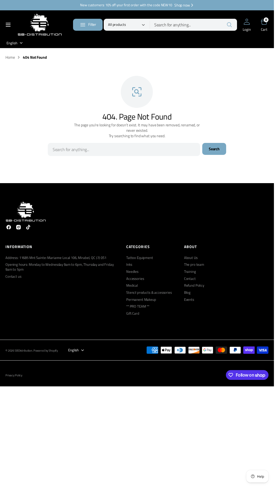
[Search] (229, 24)
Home (10, 57)
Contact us (13, 276)
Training (190, 271)
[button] (8, 25)
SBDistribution (23, 351)
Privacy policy (13, 375)
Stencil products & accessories (149, 292)
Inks (129, 264)
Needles (132, 271)
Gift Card (132, 313)
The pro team (194, 264)
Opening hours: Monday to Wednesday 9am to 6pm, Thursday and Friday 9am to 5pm (59, 267)
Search (214, 149)
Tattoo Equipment (139, 257)
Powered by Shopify (45, 351)
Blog (187, 292)
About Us (191, 257)
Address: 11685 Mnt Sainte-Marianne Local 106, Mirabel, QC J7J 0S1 (55, 257)
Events (189, 299)
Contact (190, 278)
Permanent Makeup (141, 299)
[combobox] (193, 25)
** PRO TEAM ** (137, 306)
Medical (132, 285)
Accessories (135, 278)
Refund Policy (194, 285)
